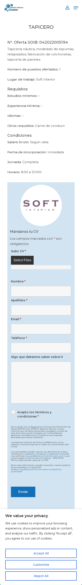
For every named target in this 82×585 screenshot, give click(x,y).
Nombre (18, 281)
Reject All (41, 576)
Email (16, 319)
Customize (41, 565)
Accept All (41, 553)
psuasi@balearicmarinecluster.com (45, 456)
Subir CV (18, 251)
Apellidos (19, 300)
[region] (41, 547)
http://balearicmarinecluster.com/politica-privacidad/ (36, 470)
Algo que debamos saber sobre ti (37, 357)
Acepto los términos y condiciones (34, 414)
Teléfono (19, 338)
